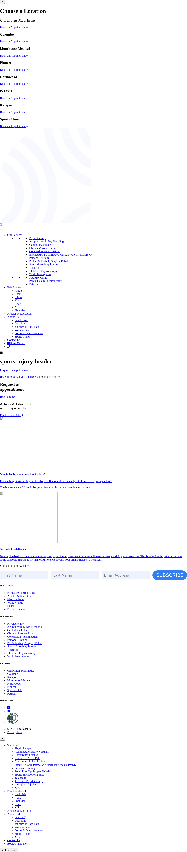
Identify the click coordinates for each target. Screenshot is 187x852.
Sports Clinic (22, 336)
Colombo (12, 673)
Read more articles (10, 415)
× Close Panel (8, 850)
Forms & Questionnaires (29, 333)
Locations (20, 323)
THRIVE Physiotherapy (43, 271)
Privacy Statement (17, 609)
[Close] (2, 2)
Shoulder (20, 310)
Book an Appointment (13, 27)
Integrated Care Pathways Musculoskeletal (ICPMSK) (60, 254)
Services (12, 745)
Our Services (14, 234)
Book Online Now (18, 843)
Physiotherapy (37, 238)
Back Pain (20, 794)
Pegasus (12, 693)
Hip (17, 300)
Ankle (18, 290)
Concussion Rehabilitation (44, 251)
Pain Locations (15, 287)
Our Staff (20, 817)
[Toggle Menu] (1, 229)
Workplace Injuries (40, 274)
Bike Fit (34, 284)
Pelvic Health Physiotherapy (45, 280)
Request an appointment (14, 370)
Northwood (14, 683)
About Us (13, 316)
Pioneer (11, 686)
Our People (21, 320)
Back (18, 293)
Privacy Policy (15, 732)
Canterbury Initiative (41, 244)
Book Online (17, 343)
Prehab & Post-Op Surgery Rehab (48, 261)
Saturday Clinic (38, 277)
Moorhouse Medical (18, 680)
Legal (10, 605)
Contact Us (13, 339)
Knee (18, 303)
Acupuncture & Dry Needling (46, 241)
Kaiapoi (11, 677)
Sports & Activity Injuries (44, 264)
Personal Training (39, 257)
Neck (18, 307)
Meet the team (15, 599)
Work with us (22, 330)
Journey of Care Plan (27, 326)
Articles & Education (19, 313)
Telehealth (35, 267)
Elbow (18, 297)
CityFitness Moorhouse (20, 670)
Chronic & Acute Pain (42, 248)
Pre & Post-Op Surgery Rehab (24, 643)
